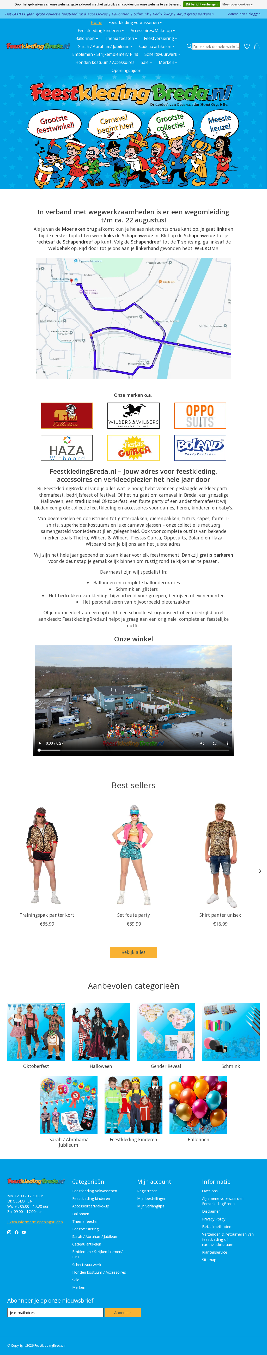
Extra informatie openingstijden (35, 1221)
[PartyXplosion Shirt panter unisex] (220, 855)
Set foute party (133, 915)
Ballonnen (198, 1139)
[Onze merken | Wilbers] (133, 416)
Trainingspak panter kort (47, 915)
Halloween (101, 1066)
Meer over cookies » (237, 4)
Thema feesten (85, 1221)
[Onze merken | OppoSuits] (200, 416)
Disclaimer (211, 1211)
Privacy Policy (213, 1219)
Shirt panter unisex (220, 915)
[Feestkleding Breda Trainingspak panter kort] (47, 855)
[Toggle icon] (212, 46)
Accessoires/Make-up (90, 1205)
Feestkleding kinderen (133, 1139)
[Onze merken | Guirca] (133, 448)
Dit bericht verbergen (201, 4)
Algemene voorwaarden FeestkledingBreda (223, 1201)
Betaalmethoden (216, 1226)
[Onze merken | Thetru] (66, 416)
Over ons (210, 1190)
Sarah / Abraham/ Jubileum (69, 1142)
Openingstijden (126, 70)
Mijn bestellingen (151, 1198)
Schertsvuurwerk (86, 1264)
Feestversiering (85, 1228)
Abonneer (122, 1312)
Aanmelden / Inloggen (244, 14)
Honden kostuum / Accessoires (105, 62)
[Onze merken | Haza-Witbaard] (66, 448)
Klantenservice (214, 1252)
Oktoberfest (36, 1066)
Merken (78, 1287)
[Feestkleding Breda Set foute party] (133, 855)
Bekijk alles (133, 952)
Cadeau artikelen (86, 1244)
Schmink (231, 1066)
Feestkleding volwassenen (94, 1190)
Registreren (147, 1190)
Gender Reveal (166, 1066)
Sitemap (209, 1259)
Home (96, 22)
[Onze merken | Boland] (200, 448)
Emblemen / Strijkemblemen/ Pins (105, 54)
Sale (75, 1279)
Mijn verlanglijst (150, 1205)
